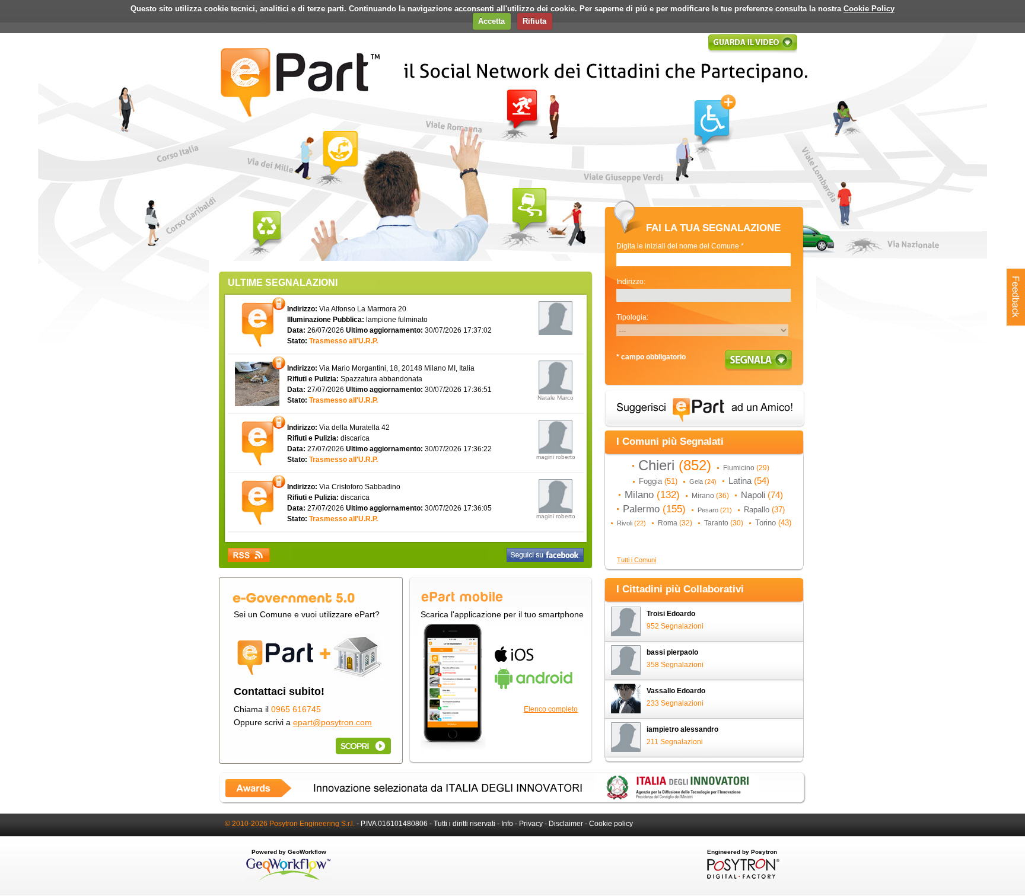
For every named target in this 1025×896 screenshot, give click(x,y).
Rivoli (631, 523)
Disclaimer (566, 824)
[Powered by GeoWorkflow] (289, 879)
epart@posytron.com (332, 722)
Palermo (654, 509)
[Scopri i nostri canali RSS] (249, 555)
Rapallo (764, 509)
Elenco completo (551, 709)
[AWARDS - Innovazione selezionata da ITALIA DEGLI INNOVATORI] (512, 802)
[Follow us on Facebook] (545, 555)
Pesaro (715, 510)
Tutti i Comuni (636, 559)
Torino (773, 522)
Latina (748, 481)
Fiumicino (746, 468)
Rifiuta (534, 21)
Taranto (723, 523)
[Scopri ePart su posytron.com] (361, 745)
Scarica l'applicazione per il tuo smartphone (502, 614)
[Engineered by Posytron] (741, 876)
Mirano (710, 496)
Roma (675, 523)
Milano (652, 494)
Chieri (674, 465)
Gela (703, 481)
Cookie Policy (869, 8)
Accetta (491, 21)
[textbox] (703, 259)
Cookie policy (611, 824)
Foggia (658, 481)
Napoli (762, 495)
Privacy (531, 824)
